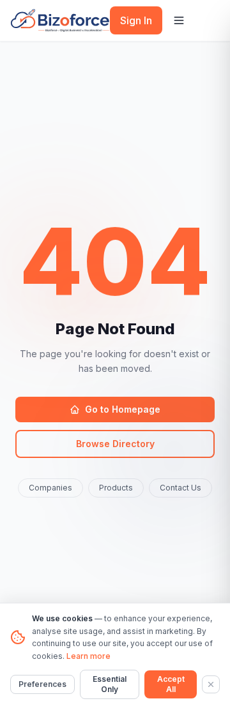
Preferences (42, 684)
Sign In (136, 20)
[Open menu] (178, 20)
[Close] (211, 684)
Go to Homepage (122, 409)
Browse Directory (115, 443)
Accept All (171, 684)
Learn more (88, 656)
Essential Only (109, 684)
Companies (50, 487)
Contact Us (180, 487)
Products (116, 487)
